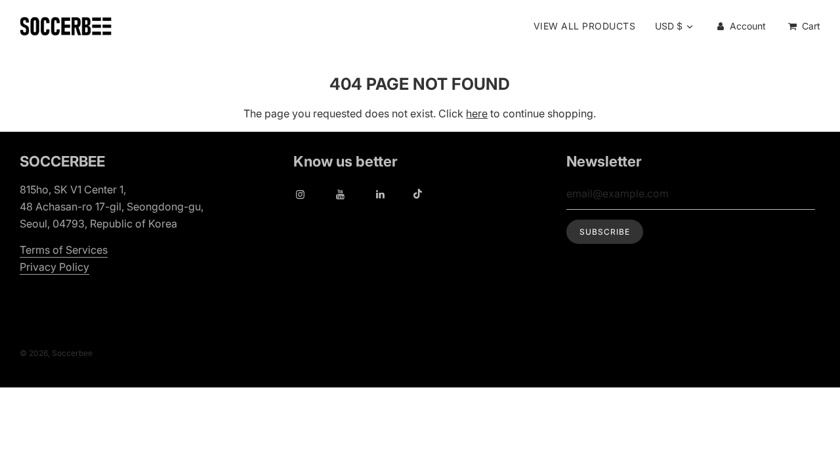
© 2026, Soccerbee (56, 353)
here (477, 113)
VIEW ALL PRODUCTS (585, 25)
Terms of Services (64, 249)
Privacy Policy (54, 266)
